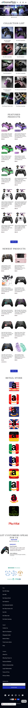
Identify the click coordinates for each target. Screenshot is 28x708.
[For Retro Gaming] (21, 98)
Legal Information (7, 668)
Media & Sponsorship (8, 665)
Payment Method (7, 661)
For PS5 (4, 594)
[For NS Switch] (21, 49)
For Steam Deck (7, 598)
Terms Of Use (6, 672)
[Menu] (25, 2)
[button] (13, 559)
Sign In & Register (7, 631)
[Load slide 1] (11, 17)
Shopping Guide (7, 635)
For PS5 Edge (6, 591)
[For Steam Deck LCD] (7, 98)
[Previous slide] (3, 17)
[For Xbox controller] (21, 65)
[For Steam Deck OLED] (21, 82)
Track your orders (7, 642)
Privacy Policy (6, 675)
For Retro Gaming (7, 619)
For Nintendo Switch (8, 605)
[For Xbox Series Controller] (7, 82)
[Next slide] (24, 17)
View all (14, 241)
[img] (14, 539)
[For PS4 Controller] (7, 49)
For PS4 (4, 612)
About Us (5, 654)
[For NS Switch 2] (7, 65)
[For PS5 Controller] (21, 33)
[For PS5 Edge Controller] (7, 33)
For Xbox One (6, 615)
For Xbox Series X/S (8, 608)
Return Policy (6, 638)
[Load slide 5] (16, 17)
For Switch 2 (6, 601)
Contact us (5, 628)
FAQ (4, 645)
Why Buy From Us (7, 658)
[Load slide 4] (15, 17)
